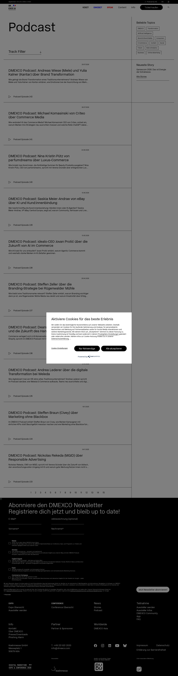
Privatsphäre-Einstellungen (108, 334)
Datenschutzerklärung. (60, 339)
